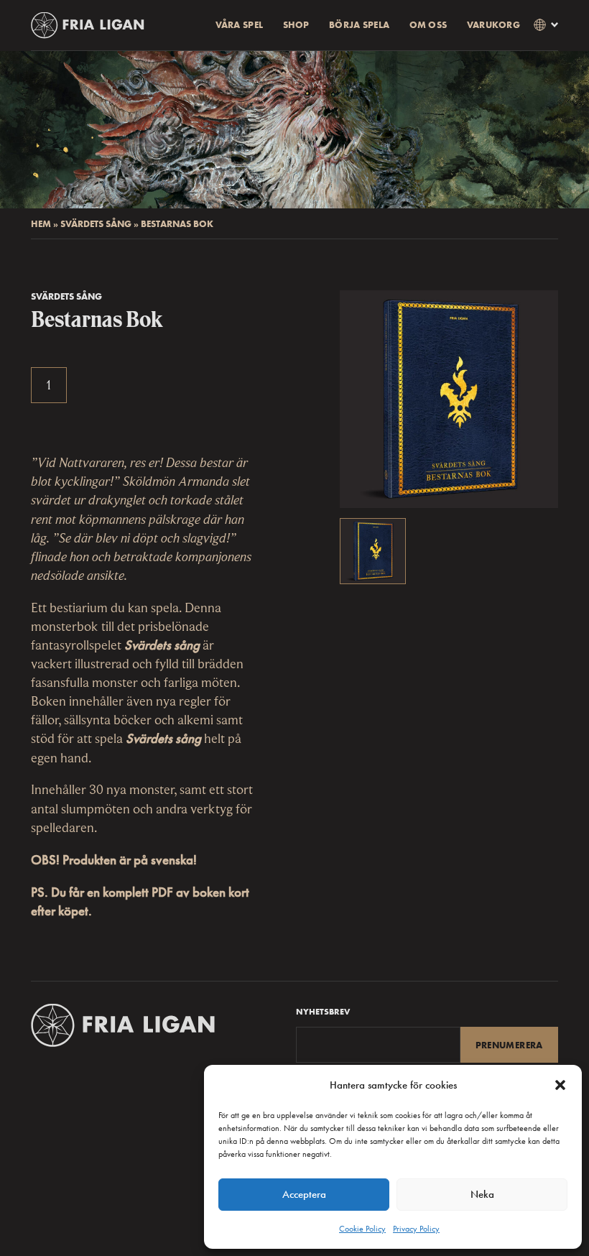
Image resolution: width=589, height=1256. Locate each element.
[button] (560, 1085)
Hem (41, 224)
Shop (296, 25)
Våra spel (239, 25)
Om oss (428, 25)
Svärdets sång (95, 224)
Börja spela (359, 25)
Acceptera (304, 1194)
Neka (482, 1194)
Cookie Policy (362, 1228)
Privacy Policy (416, 1228)
